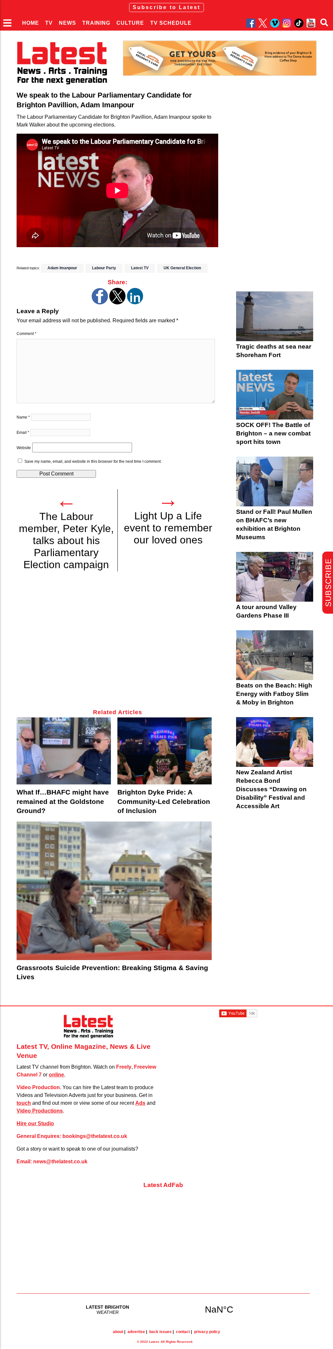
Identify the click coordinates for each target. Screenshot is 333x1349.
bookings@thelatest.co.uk (94, 1136)
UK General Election (182, 268)
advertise (136, 1331)
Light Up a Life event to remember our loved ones (168, 528)
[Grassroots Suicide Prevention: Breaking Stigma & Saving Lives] (114, 890)
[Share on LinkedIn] (135, 302)
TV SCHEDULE (171, 23)
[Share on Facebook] (100, 302)
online (56, 1074)
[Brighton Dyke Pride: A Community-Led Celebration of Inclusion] (164, 750)
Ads (140, 1103)
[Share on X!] (117, 302)
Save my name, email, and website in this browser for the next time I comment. (93, 461)
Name (23, 417)
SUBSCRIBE (328, 582)
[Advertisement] (117, 643)
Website (24, 448)
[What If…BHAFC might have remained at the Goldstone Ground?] (64, 750)
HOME (30, 23)
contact (183, 1331)
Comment (26, 333)
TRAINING (96, 23)
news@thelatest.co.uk (60, 1161)
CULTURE (130, 23)
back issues (160, 1331)
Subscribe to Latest (167, 7)
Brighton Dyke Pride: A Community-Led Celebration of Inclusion (163, 801)
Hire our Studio (35, 1123)
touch (24, 1103)
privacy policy (207, 1331)
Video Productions (40, 1111)
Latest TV (140, 268)
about (118, 1331)
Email (23, 432)
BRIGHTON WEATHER (163, 1309)
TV (49, 23)
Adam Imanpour (62, 268)
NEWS (67, 23)
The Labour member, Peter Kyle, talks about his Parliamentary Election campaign (66, 540)
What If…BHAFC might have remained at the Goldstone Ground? (63, 801)
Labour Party (104, 268)
